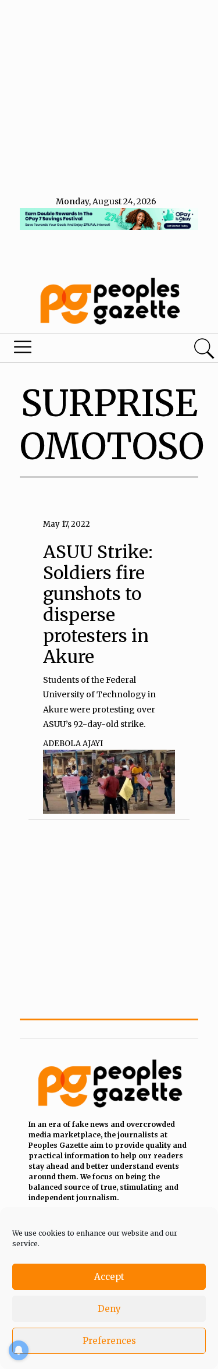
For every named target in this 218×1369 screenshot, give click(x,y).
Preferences (109, 1340)
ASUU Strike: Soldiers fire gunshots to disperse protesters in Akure (98, 604)
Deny (109, 1308)
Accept (109, 1276)
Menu (74, 349)
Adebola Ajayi (73, 744)
